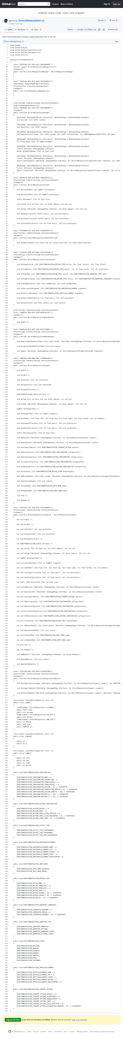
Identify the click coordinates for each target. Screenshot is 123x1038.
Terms (29, 1031)
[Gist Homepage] (9, 4)
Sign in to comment (79, 1020)
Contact (72, 1031)
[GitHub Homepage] (9, 1031)
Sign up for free (13, 1020)
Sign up (116, 4)
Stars (37, 30)
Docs (65, 1031)
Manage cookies (82, 1031)
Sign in (107, 4)
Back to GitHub (67, 4)
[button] (99, 29)
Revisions (23, 30)
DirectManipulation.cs (31, 20)
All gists (55, 4)
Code (10, 30)
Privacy (36, 1031)
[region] (61, 528)
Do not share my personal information (102, 1031)
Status (50, 1031)
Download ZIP (113, 29)
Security (43, 1031)
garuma (13, 20)
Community (58, 1031)
